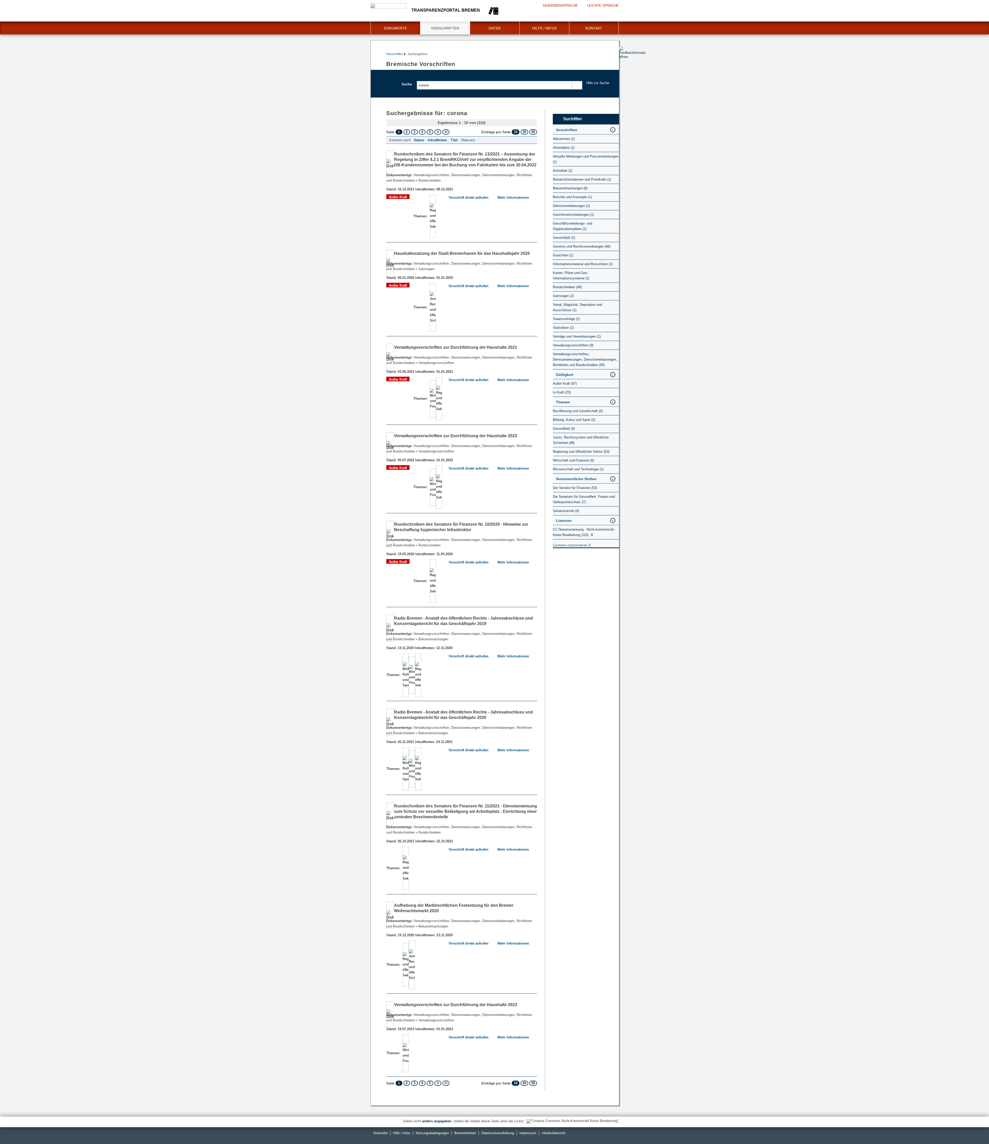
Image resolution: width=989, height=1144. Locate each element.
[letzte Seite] (445, 132)
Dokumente (395, 28)
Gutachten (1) (563, 255)
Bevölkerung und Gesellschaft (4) (578, 411)
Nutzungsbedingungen (432, 1133)
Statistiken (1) (563, 328)
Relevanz (468, 140)
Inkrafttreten (437, 140)
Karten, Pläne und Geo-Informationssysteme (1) (571, 275)
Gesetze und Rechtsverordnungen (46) (581, 246)
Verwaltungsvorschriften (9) (573, 345)
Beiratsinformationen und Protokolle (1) (582, 179)
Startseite (380, 1133)
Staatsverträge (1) (566, 319)
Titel (454, 140)
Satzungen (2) (563, 296)
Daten (495, 28)
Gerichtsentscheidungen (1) (573, 215)
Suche (407, 84)
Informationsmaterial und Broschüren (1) (583, 264)
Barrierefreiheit (465, 1133)
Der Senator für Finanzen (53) (575, 488)
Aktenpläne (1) (564, 148)
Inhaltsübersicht (553, 1133)
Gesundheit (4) (564, 428)
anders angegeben (436, 1121)
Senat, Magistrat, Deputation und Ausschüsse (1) (577, 307)
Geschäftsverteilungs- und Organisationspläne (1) (572, 226)
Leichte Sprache (603, 6)
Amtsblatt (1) (562, 171)
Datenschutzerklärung (497, 1133)
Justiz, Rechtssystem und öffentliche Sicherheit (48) (581, 440)
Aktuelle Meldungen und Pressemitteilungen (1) (585, 159)
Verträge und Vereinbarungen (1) (577, 336)
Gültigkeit (564, 375)
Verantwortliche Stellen (576, 479)
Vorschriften (445, 28)
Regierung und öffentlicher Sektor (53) (581, 452)
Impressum (527, 1133)
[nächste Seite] (437, 132)
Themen (563, 402)
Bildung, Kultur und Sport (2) (574, 420)
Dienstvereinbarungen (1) (571, 206)
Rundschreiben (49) (567, 287)
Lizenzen (564, 520)
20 (524, 132)
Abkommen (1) (564, 139)
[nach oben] (973, 1128)
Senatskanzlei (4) (566, 511)
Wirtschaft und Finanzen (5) (573, 460)
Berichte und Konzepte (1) (572, 197)
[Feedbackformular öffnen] (624, 67)
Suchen (577, 85)
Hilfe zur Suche (597, 83)
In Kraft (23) (562, 392)
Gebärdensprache (560, 6)
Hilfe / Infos (544, 28)
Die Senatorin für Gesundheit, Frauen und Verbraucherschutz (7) (584, 499)
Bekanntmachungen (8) (570, 188)
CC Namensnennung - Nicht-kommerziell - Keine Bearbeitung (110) (584, 532)
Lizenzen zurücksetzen (572, 545)
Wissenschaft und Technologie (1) (578, 469)
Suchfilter (572, 119)
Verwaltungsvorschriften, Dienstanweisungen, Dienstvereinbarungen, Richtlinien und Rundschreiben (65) (585, 359)
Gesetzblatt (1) (564, 238)
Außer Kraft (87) (565, 383)
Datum (419, 140)
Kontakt (593, 28)
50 (533, 132)
